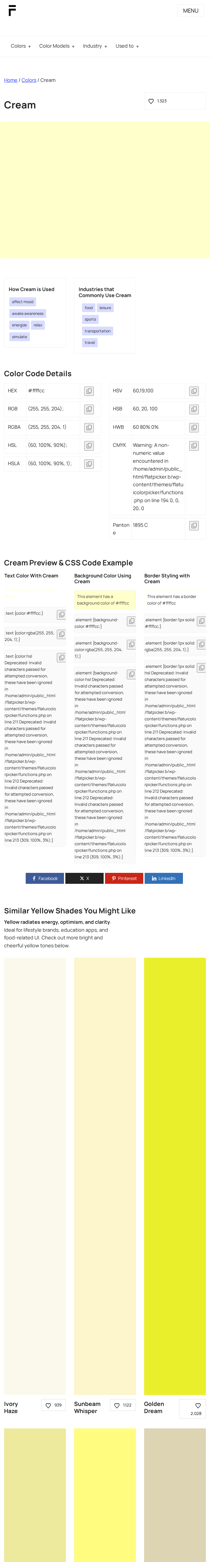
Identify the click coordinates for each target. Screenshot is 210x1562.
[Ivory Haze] (35, 1176)
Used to (125, 45)
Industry (92, 45)
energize (19, 324)
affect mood (22, 301)
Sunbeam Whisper (87, 1407)
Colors (18, 45)
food (89, 307)
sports (90, 319)
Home (11, 80)
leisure (105, 307)
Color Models (54, 45)
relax (38, 324)
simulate (19, 336)
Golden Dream (154, 1407)
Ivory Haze (11, 1407)
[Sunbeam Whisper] (105, 1176)
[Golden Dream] (175, 1176)
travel (90, 342)
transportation (97, 330)
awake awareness (27, 313)
